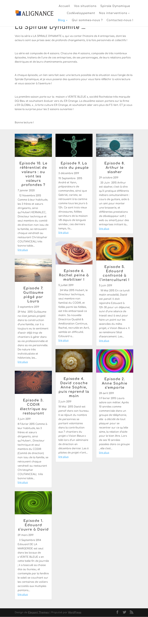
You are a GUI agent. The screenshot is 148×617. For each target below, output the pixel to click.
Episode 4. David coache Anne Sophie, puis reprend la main (74, 387)
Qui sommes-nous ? (87, 20)
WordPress (74, 612)
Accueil (64, 6)
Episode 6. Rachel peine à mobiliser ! (74, 275)
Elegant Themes (38, 612)
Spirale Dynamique (115, 6)
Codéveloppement (81, 13)
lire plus (23, 250)
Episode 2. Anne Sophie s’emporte (114, 383)
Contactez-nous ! (120, 20)
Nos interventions (113, 13)
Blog (61, 20)
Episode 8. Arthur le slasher (114, 168)
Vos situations (85, 6)
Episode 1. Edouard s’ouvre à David (33, 525)
